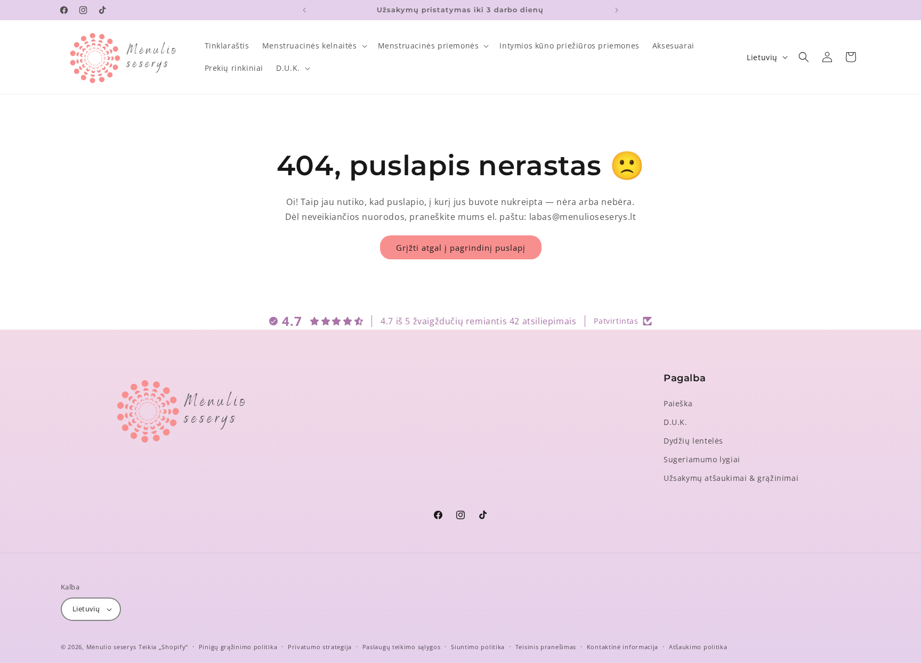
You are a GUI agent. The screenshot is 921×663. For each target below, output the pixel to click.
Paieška (678, 403)
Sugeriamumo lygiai (702, 459)
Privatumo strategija (320, 647)
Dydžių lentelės (693, 441)
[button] (313, 46)
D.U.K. (676, 422)
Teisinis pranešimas (545, 647)
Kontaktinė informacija (622, 647)
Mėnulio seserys (111, 647)
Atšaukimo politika (698, 647)
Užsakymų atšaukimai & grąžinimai (731, 478)
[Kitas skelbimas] (616, 10)
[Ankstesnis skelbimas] (304, 10)
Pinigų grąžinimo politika (238, 647)
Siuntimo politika (478, 647)
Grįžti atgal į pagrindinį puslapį (461, 247)
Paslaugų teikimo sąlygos (401, 647)
